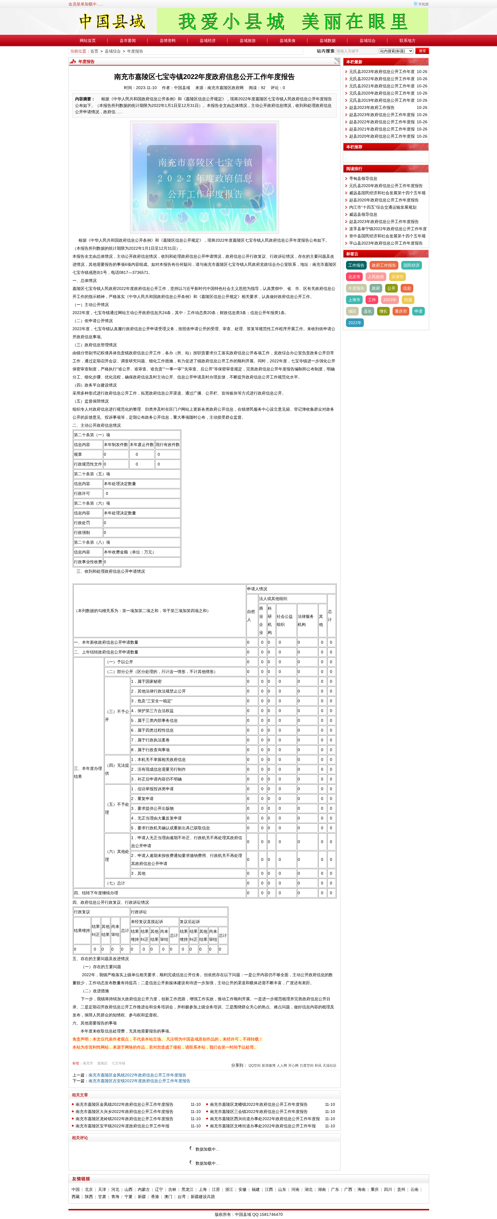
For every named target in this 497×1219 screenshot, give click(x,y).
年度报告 (135, 51)
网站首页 (88, 40)
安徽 (242, 1189)
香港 (155, 1196)
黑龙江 (187, 1189)
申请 (418, 311)
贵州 (401, 1189)
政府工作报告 (384, 265)
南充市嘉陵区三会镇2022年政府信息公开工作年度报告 (259, 1111)
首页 (94, 51)
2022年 (355, 322)
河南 (295, 1189)
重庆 (375, 1189)
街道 (408, 299)
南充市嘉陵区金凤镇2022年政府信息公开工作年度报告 (137, 1075)
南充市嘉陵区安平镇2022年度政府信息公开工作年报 (122, 1126)
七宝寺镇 (118, 1063)
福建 (256, 1189)
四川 (388, 1189)
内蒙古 (144, 1189)
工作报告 (356, 265)
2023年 (390, 299)
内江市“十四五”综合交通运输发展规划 (382, 207)
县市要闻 (128, 40)
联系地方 (407, 40)
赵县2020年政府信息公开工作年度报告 (384, 200)
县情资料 (168, 40)
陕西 (89, 1196)
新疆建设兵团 (203, 1196)
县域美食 (288, 40)
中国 (76, 1189)
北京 (89, 1189)
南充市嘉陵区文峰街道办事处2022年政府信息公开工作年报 (263, 1126)
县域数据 (328, 40)
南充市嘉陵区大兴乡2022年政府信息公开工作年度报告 (124, 1111)
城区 (352, 311)
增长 (383, 311)
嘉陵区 (102, 1063)
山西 (129, 1189)
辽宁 (159, 1189)
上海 (203, 1189)
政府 (376, 288)
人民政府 (376, 276)
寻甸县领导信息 (363, 178)
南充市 (88, 1063)
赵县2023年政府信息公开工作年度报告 (384, 221)
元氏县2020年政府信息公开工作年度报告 (386, 185)
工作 (372, 299)
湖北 (309, 1189)
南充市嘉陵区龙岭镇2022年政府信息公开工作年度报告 (124, 1118)
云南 (414, 1189)
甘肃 (102, 1196)
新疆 (142, 1196)
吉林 (172, 1189)
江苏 (216, 1189)
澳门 (168, 1196)
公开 (391, 288)
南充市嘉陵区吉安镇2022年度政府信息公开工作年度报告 (139, 1080)
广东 (335, 1189)
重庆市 (401, 311)
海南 (362, 1189)
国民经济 (412, 265)
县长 (368, 311)
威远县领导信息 (363, 214)
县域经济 (208, 40)
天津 (102, 1189)
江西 (269, 1189)
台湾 (181, 1196)
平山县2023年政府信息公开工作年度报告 (386, 243)
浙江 (229, 1189)
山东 (282, 1189)
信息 (407, 288)
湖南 (322, 1189)
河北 (115, 1189)
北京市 (354, 276)
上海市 (354, 299)
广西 (348, 1189)
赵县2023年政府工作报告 (372, 107)
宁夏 (129, 1196)
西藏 (76, 1196)
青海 (115, 1196)
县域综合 (368, 40)
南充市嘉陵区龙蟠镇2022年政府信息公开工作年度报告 (259, 1104)
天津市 (397, 276)
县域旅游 (248, 40)
